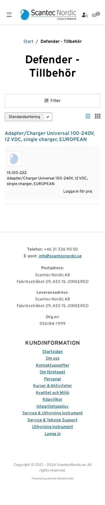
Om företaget (52, 372)
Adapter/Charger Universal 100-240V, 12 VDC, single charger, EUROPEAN (49, 137)
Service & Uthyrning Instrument (52, 413)
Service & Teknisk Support (52, 420)
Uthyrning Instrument (52, 427)
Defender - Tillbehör (61, 42)
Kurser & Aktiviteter (52, 386)
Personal (52, 379)
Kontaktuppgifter (52, 365)
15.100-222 (17, 172)
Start (28, 42)
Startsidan (52, 352)
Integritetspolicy (52, 406)
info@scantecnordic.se (60, 256)
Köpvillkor (52, 399)
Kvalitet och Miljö (52, 393)
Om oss (53, 358)
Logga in (53, 434)
